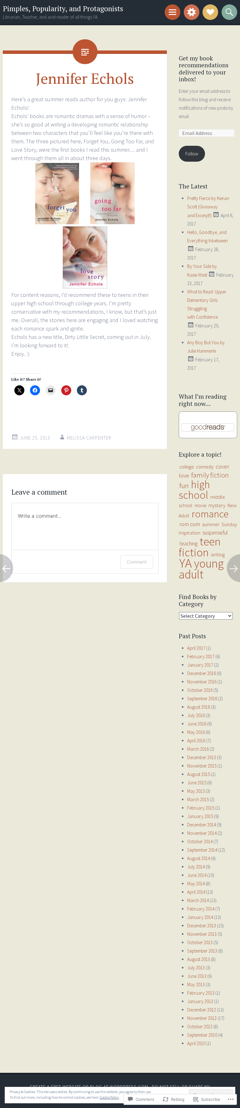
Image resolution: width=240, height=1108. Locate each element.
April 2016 (196, 741)
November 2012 (202, 1018)
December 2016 (201, 673)
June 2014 (196, 875)
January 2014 (200, 917)
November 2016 (202, 682)
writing (218, 554)
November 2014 (202, 833)
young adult (201, 569)
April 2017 (196, 648)
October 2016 (199, 690)
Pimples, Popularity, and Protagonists (63, 8)
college (186, 467)
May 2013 (196, 984)
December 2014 (201, 825)
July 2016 (196, 715)
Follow (191, 154)
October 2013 (199, 942)
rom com (189, 524)
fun (184, 485)
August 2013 (198, 959)
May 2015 (196, 791)
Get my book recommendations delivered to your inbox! (203, 68)
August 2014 (198, 858)
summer (210, 524)
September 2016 (202, 698)
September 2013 (202, 951)
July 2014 (196, 867)
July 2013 (196, 968)
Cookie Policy (109, 1097)
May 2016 (196, 732)
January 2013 (200, 1001)
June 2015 (196, 783)
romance (210, 513)
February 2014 (200, 909)
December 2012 (201, 1010)
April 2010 (196, 1043)
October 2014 (199, 841)
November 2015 (202, 766)
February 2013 (200, 993)
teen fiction (200, 546)
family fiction (210, 475)
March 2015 (198, 799)
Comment (137, 561)
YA (185, 563)
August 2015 (198, 774)
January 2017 (200, 665)
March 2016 (198, 749)
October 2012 (199, 1027)
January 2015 (200, 816)
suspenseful (215, 532)
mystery (216, 505)
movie (200, 505)
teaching (188, 543)
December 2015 (201, 757)
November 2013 (202, 934)
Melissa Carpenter (89, 438)
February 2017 (200, 656)
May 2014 (196, 884)
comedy (204, 466)
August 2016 (198, 707)
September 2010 (202, 1035)
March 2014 (198, 900)
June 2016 (196, 724)
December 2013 (201, 926)
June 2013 (196, 976)
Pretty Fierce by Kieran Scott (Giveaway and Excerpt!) (208, 206)
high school (194, 490)
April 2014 (196, 892)
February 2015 (200, 808)
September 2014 (202, 850)
